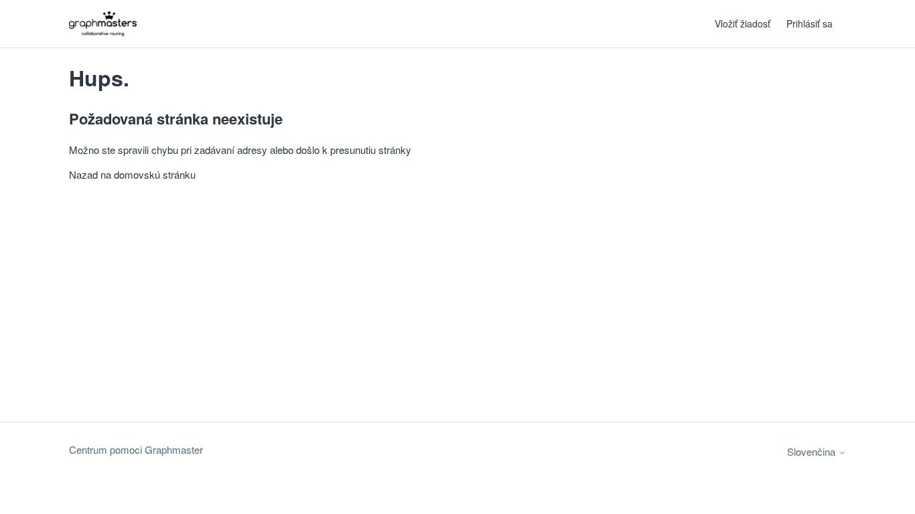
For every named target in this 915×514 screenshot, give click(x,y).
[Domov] (103, 23)
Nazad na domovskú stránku (132, 174)
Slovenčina (812, 451)
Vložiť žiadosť (742, 23)
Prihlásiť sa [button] (809, 23)
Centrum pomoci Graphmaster (136, 449)
